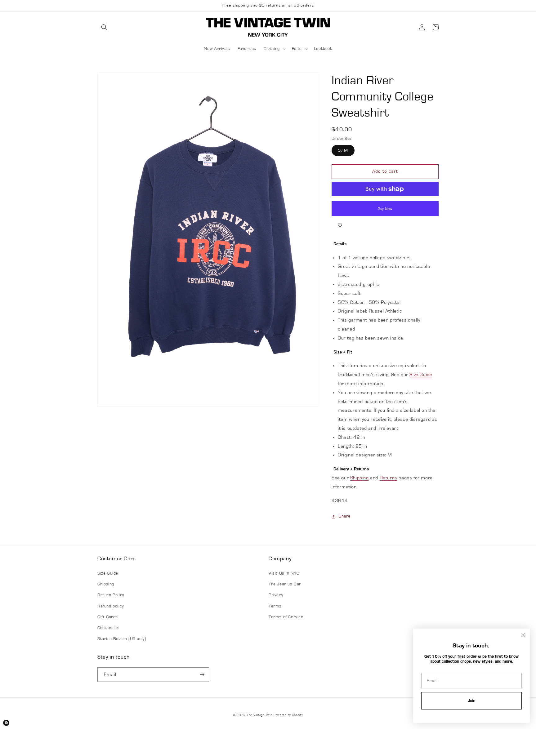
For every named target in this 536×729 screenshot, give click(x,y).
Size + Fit (342, 352)
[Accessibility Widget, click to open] (6, 723)
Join (471, 701)
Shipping (359, 477)
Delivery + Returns (351, 469)
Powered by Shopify (288, 715)
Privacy (276, 595)
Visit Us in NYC (284, 573)
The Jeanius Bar (285, 584)
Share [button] (345, 516)
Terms (275, 606)
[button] (104, 27)
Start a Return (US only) (121, 639)
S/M (343, 150)
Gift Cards (107, 617)
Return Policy (110, 595)
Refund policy (110, 606)
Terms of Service (286, 617)
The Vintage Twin (259, 715)
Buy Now (385, 209)
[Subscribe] (202, 674)
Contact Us (108, 628)
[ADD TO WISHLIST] (340, 225)
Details (339, 244)
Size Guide (420, 374)
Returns (388, 477)
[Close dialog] (523, 635)
